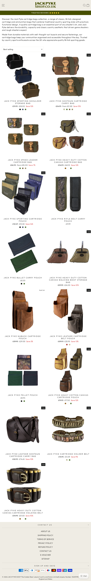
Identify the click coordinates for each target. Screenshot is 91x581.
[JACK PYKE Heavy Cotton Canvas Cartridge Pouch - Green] (71, 403)
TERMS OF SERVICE (45, 539)
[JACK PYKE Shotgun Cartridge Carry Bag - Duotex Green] (72, 109)
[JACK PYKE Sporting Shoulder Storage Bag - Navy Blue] (23, 109)
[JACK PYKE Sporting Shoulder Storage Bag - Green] (25, 109)
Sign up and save (45, 566)
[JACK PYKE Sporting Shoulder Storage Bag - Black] (20, 109)
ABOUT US (45, 531)
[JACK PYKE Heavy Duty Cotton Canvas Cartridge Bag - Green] (71, 168)
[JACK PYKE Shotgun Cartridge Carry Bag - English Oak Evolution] (64, 109)
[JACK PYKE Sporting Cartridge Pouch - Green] (25, 227)
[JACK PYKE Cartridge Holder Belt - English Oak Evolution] (67, 460)
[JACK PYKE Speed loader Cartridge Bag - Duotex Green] (25, 168)
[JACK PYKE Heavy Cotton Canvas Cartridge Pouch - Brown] (65, 403)
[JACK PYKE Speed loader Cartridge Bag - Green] (20, 168)
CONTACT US (45, 525)
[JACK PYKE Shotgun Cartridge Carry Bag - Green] (67, 109)
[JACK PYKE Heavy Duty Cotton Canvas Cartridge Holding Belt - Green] (25, 519)
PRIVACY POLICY (45, 543)
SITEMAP (46, 559)
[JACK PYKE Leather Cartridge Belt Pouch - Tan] (70, 344)
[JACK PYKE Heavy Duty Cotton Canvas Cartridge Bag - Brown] (65, 168)
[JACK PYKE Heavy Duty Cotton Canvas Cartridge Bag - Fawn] (68, 168)
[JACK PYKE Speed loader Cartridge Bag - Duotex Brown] (23, 168)
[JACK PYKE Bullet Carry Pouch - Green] (24, 284)
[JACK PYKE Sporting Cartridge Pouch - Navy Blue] (23, 227)
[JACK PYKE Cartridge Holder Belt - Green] (70, 460)
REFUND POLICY (45, 547)
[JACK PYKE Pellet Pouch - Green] (24, 401)
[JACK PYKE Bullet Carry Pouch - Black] (21, 284)
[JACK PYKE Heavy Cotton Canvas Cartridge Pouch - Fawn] (68, 403)
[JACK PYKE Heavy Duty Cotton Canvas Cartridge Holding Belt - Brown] (20, 519)
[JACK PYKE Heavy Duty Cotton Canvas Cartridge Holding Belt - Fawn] (23, 519)
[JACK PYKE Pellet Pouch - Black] (21, 401)
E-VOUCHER (45, 555)
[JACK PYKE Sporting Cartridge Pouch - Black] (20, 227)
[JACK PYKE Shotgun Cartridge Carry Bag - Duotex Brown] (70, 109)
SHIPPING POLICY (45, 535)
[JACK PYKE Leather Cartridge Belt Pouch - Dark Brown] (67, 344)
